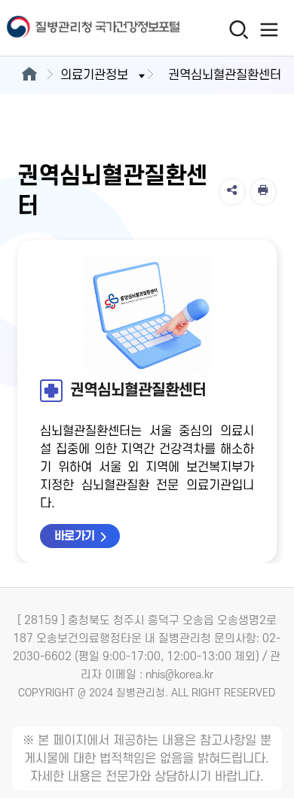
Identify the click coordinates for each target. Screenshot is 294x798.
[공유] (232, 192)
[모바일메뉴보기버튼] (269, 29)
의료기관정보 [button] (94, 75)
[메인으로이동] (29, 75)
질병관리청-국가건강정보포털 (73, 28)
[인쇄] (263, 192)
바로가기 (74, 536)
